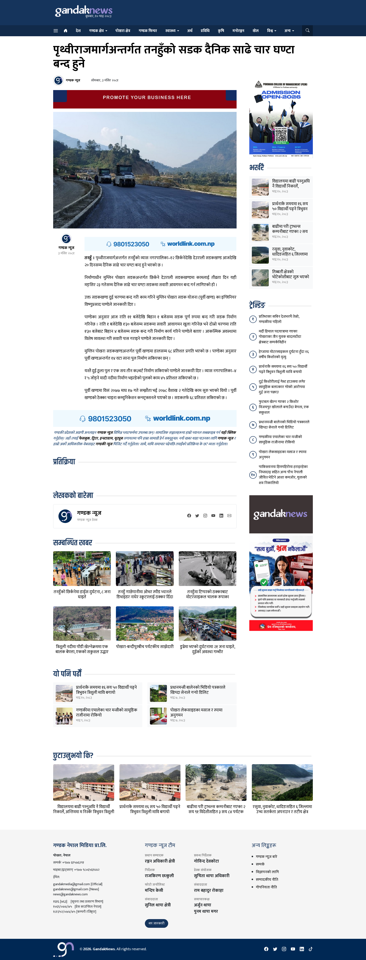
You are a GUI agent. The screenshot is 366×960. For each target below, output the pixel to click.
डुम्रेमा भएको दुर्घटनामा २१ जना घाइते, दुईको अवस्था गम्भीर (207, 649)
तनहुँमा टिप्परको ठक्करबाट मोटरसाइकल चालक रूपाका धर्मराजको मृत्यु (207, 597)
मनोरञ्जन (238, 31)
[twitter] (197, 516)
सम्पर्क (260, 864)
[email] (229, 516)
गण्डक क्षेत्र (96, 31)
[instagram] (205, 516)
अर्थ (189, 31)
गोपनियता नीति (266, 887)
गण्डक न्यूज (89, 513)
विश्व (270, 31)
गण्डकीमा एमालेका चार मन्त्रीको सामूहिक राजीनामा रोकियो (106, 713)
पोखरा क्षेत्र (122, 31)
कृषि (221, 31)
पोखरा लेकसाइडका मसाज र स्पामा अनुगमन (196, 713)
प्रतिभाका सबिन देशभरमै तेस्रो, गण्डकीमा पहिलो (279, 319)
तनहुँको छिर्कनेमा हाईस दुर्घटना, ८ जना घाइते (82, 594)
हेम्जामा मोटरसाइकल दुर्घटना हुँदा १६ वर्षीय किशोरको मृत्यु (284, 354)
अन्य (287, 31)
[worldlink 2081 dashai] (160, 244)
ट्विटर (94, 438)
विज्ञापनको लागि (267, 872)
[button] (307, 30)
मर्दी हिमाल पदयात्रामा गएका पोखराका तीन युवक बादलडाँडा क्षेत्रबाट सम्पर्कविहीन (280, 336)
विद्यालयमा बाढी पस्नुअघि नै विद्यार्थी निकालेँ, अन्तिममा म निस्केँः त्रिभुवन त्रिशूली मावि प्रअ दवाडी (83, 812)
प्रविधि (205, 31)
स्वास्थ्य (170, 31)
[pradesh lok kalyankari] (281, 583)
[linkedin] (221, 516)
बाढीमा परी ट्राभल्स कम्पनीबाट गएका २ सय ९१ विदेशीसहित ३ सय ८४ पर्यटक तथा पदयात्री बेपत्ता (216, 812)
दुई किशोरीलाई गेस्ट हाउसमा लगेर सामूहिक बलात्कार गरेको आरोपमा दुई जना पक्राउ (282, 386)
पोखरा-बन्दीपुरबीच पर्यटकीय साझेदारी (145, 646)
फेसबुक (84, 438)
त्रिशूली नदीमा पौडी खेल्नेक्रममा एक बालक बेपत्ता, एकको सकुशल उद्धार (81, 649)
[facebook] (189, 516)
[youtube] (213, 516)
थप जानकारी (156, 923)
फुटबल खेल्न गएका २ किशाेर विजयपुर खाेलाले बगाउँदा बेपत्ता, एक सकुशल (284, 407)
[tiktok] (311, 949)
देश (78, 31)
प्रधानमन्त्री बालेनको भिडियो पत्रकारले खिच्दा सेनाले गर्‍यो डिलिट (197, 690)
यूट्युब (118, 438)
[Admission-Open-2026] (281, 118)
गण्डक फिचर (148, 31)
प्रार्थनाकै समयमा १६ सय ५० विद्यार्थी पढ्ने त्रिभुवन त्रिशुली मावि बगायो (106, 690)
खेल (256, 31)
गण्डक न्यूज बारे (266, 857)
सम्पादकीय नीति (267, 880)
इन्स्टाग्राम (106, 438)
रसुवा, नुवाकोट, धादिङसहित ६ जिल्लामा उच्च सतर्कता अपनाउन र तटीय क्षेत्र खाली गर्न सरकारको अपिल (282, 812)
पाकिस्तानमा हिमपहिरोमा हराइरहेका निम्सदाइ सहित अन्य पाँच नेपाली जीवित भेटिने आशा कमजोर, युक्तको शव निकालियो (283, 475)
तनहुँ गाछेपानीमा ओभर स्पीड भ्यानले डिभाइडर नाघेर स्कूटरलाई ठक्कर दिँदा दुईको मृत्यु (144, 597)
